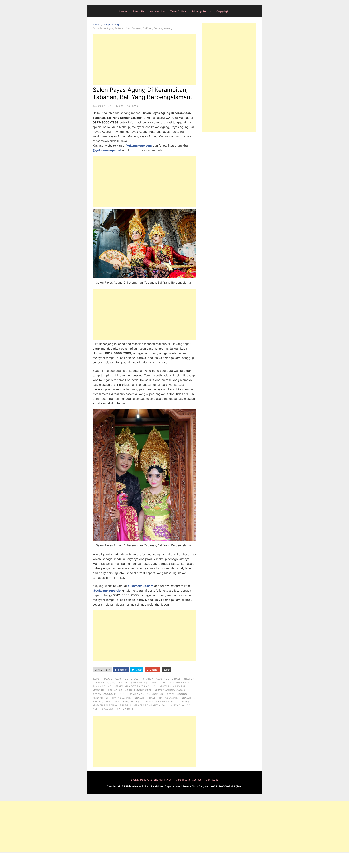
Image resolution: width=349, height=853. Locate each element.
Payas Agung (111, 24)
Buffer (166, 669)
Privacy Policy (201, 11)
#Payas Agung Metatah (110, 693)
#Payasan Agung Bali (117, 709)
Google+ (154, 669)
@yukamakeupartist (107, 150)
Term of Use (178, 11)
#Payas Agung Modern (146, 693)
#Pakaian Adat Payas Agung (135, 686)
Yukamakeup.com (139, 145)
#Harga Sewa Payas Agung (138, 682)
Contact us (157, 11)
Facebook (121, 669)
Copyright (223, 11)
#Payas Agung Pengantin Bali (133, 697)
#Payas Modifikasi (127, 701)
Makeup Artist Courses (188, 779)
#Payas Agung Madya (170, 690)
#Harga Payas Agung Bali (161, 678)
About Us (139, 11)
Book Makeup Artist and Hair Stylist (151, 779)
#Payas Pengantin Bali (150, 705)
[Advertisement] (144, 59)
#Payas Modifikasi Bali (160, 701)
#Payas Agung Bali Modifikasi (129, 690)
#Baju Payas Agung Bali (121, 678)
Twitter (138, 669)
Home (123, 11)
